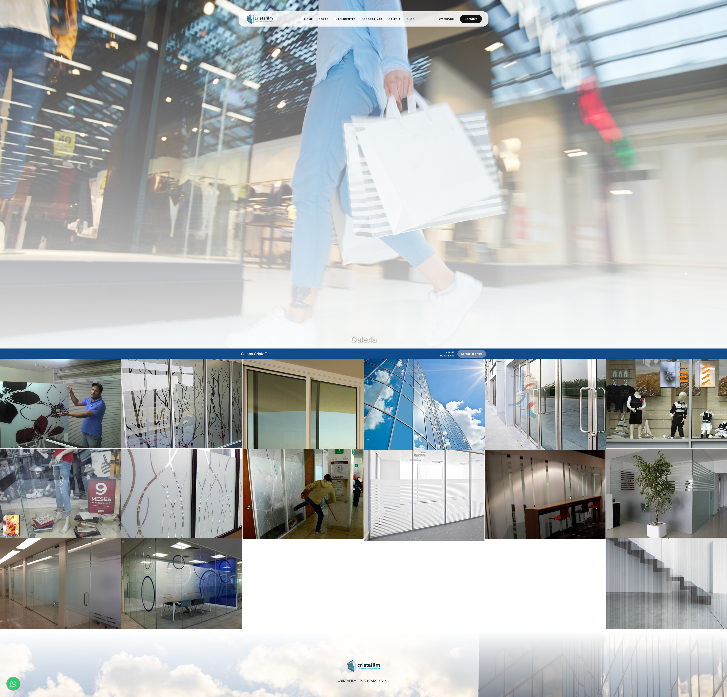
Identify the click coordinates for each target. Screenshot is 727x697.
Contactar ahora (472, 353)
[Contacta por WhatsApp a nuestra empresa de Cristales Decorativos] (13, 683)
